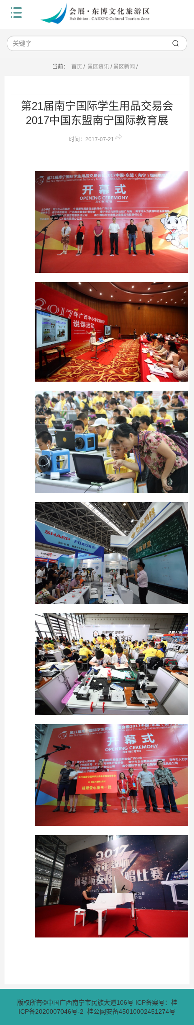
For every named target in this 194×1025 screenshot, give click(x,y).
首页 (76, 67)
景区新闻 (124, 67)
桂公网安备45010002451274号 (131, 1011)
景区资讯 (98, 67)
